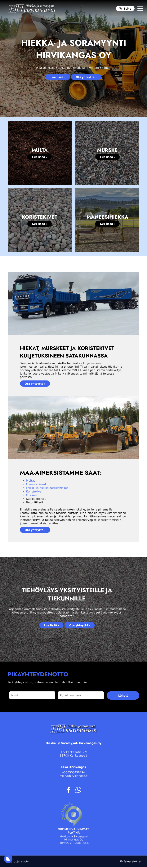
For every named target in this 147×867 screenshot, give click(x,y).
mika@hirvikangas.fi (74, 775)
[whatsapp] (78, 790)
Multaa (31, 480)
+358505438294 (73, 772)
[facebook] (68, 790)
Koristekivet (34, 491)
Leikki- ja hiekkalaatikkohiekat (47, 487)
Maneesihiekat (36, 484)
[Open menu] (140, 8)
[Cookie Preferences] (8, 859)
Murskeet (32, 495)
